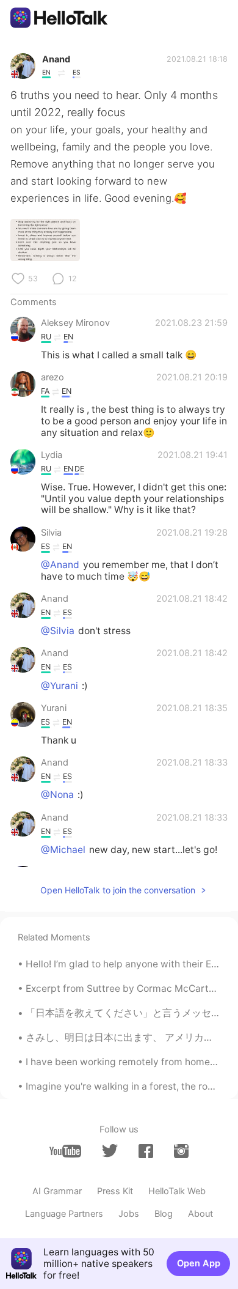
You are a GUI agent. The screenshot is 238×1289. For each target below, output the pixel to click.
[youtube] (65, 1151)
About (200, 1213)
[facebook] (146, 1151)
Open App (198, 1263)
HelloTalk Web (177, 1191)
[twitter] (110, 1151)
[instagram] (181, 1151)
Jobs (128, 1213)
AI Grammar (57, 1191)
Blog (163, 1213)
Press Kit (115, 1191)
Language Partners (64, 1213)
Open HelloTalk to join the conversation (117, 890)
